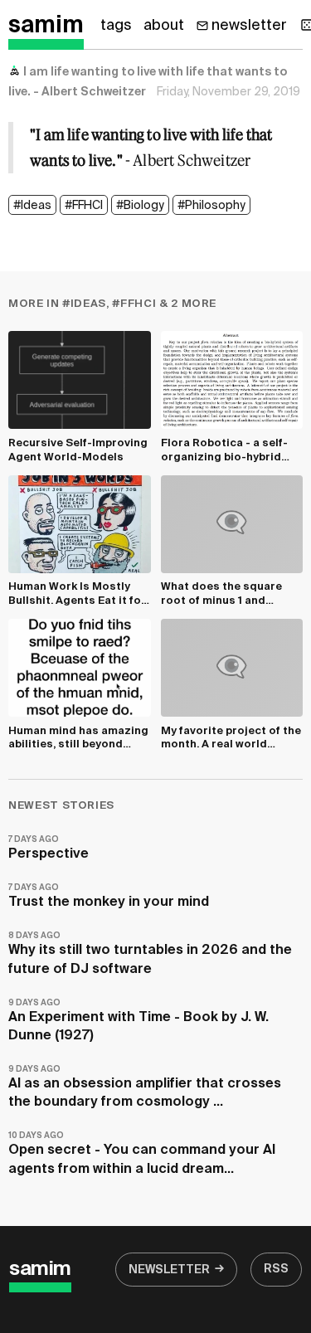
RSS (276, 1269)
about (163, 25)
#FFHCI (84, 206)
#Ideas (32, 206)
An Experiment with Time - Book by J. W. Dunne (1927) (138, 1021)
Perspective (48, 848)
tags (116, 25)
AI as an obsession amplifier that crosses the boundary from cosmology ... (144, 1087)
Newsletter (169, 1270)
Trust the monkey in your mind (108, 896)
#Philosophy (211, 206)
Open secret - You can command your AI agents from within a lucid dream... (141, 1153)
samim (46, 25)
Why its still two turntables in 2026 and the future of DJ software (150, 953)
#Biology (140, 206)
